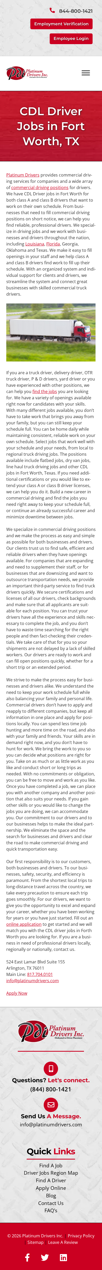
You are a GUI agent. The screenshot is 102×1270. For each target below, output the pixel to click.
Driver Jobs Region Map (51, 1172)
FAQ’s (50, 1210)
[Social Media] (27, 1258)
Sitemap (35, 1242)
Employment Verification (61, 23)
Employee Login (71, 38)
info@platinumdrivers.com (32, 981)
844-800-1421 (76, 11)
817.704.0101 (40, 974)
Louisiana (34, 244)
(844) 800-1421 (50, 1089)
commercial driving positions (40, 187)
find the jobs (44, 391)
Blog (51, 1195)
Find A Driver (51, 1180)
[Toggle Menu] (86, 72)
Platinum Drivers (22, 175)
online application (24, 924)
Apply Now (16, 993)
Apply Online (51, 1187)
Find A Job (51, 1165)
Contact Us (51, 1203)
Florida (53, 244)
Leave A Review (63, 1242)
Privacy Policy (81, 1236)
